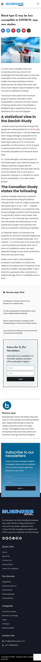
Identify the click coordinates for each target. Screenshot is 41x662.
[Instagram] (29, 31)
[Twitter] (8, 31)
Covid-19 (31, 129)
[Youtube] (24, 31)
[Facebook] (3, 31)
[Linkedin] (18, 31)
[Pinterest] (13, 31)
